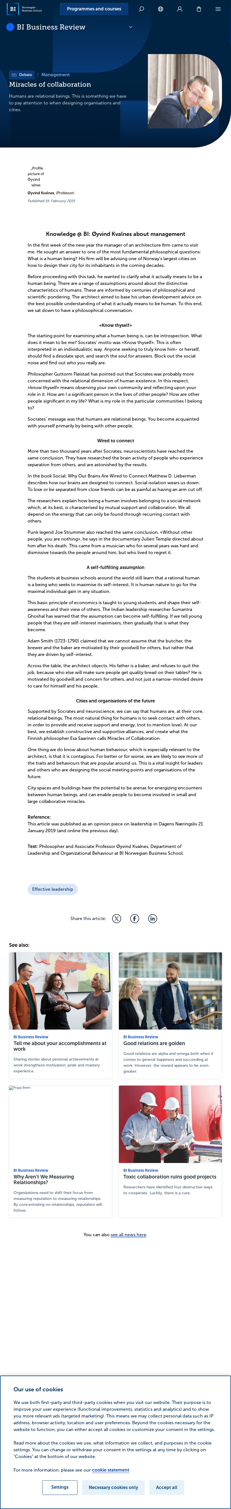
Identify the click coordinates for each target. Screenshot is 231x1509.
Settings (59, 1487)
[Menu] (218, 9)
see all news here (128, 1234)
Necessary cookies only (113, 1487)
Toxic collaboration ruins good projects (169, 1177)
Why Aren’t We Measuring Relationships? (44, 1179)
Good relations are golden (154, 1043)
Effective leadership (52, 889)
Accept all (166, 1487)
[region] (115, 1442)
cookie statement (110, 1470)
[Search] (141, 9)
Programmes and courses (94, 8)
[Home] (24, 9)
